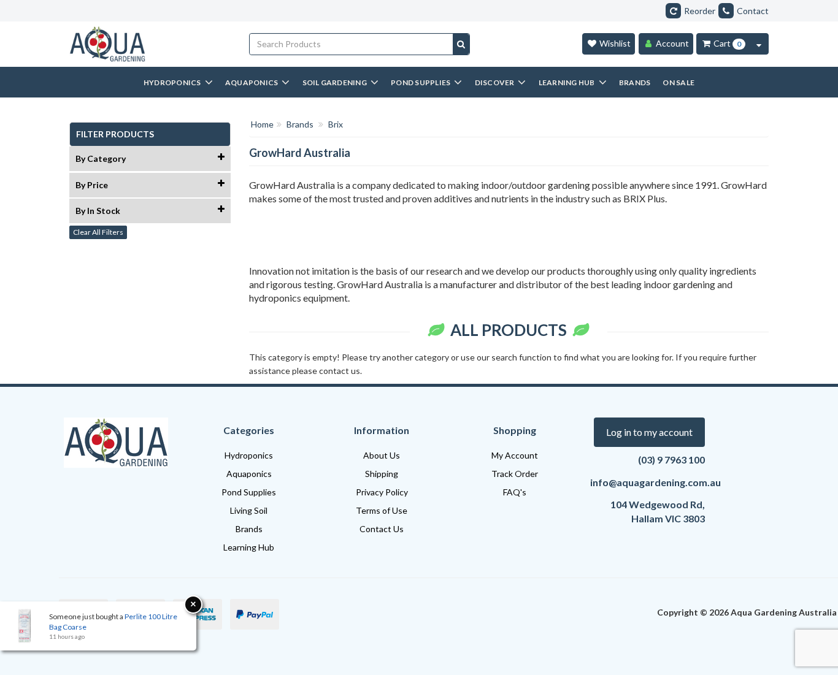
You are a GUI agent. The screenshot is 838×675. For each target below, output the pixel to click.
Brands (249, 529)
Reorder (699, 11)
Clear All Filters (98, 232)
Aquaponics (249, 473)
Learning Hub (248, 547)
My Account (514, 455)
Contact (753, 11)
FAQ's (514, 492)
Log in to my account (649, 432)
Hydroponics (249, 455)
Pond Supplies (248, 492)
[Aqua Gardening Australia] (150, 44)
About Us (381, 455)
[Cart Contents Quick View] (759, 44)
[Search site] (461, 44)
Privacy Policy (382, 492)
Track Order (514, 473)
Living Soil (248, 510)
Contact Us (381, 529)
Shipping (381, 473)
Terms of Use (381, 510)
